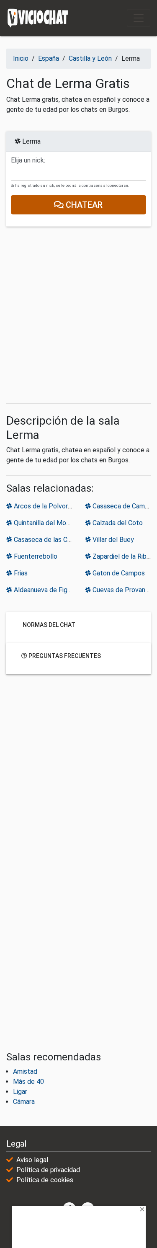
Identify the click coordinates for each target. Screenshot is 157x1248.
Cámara (24, 1102)
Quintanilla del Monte (44, 523)
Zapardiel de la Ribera (123, 556)
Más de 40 (28, 1082)
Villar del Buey (112, 540)
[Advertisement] (78, 315)
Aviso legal (32, 1160)
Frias (20, 573)
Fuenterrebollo (34, 556)
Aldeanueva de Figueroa (48, 590)
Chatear (83, 205)
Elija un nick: (28, 160)
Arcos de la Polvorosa (45, 506)
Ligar (20, 1092)
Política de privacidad (48, 1170)
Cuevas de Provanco (122, 590)
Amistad (25, 1071)
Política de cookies (44, 1180)
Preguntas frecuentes (64, 655)
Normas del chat (48, 624)
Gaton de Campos (118, 573)
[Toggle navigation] (138, 18)
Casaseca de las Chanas (48, 540)
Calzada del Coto (117, 523)
